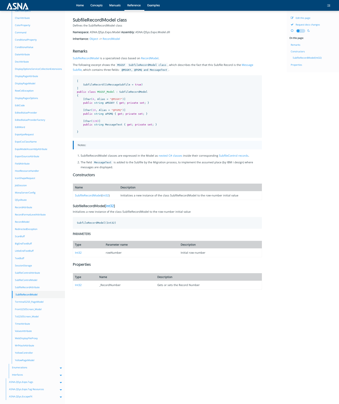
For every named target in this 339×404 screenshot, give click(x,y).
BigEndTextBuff (23, 243)
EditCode (20, 105)
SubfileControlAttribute (27, 272)
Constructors (298, 51)
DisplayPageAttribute (26, 76)
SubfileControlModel (26, 280)
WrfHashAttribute (24, 345)
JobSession (21, 185)
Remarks (295, 44)
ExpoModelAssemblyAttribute (31, 149)
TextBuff (19, 258)
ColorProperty (22, 25)
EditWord (20, 127)
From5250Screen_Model (28, 309)
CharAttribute (22, 18)
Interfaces (17, 374)
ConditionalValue (24, 47)
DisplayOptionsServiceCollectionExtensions (38, 69)
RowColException (24, 90)
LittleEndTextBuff (24, 250)
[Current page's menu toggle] (330, 5)
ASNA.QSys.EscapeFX (20, 396)
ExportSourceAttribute (27, 156)
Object (93, 39)
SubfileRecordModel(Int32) (307, 57)
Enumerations (19, 367)
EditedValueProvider (26, 112)
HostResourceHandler (27, 170)
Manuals (115, 5)
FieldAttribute (22, 163)
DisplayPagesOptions (26, 98)
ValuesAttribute (23, 331)
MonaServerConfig (25, 192)
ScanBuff (20, 236)
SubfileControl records (233, 155)
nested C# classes (170, 155)
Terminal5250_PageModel (29, 301)
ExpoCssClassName (26, 141)
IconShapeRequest (25, 178)
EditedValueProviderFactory (30, 120)
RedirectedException (26, 229)
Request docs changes (307, 24)
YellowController (24, 352)
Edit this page (302, 18)
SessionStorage (23, 265)
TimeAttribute (22, 323)
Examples (153, 5)
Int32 (105, 195)
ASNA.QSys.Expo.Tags (21, 382)
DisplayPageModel (25, 83)
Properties (296, 64)
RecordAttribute (23, 207)
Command (20, 32)
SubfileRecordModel (86, 58)
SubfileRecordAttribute (27, 287)
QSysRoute (21, 200)
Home (80, 5)
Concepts (96, 5)
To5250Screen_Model (27, 316)
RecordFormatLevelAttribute (30, 214)
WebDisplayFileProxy (26, 338)
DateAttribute (22, 54)
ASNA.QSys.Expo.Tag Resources (26, 389)
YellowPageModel (24, 360)
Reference (134, 5)
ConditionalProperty (26, 39)
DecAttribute (22, 61)
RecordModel (111, 39)
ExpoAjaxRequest (24, 134)
